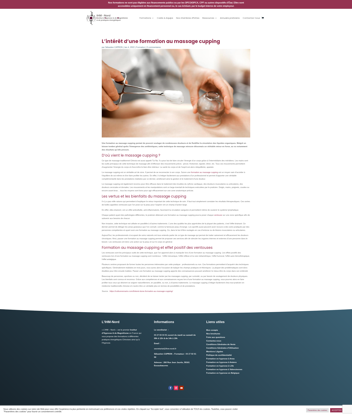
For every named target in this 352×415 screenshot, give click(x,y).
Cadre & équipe (165, 17)
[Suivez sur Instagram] (176, 388)
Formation (140, 47)
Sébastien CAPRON (114, 47)
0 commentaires (154, 47)
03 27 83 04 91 (160, 335)
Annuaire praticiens (230, 17)
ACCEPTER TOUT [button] (339, 410)
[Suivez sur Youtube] (181, 388)
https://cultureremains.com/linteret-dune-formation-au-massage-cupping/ (141, 291)
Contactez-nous (251, 17)
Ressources (208, 17)
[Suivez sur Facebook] (170, 388)
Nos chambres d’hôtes (187, 17)
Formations (145, 17)
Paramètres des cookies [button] (317, 410)
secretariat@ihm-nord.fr (165, 349)
